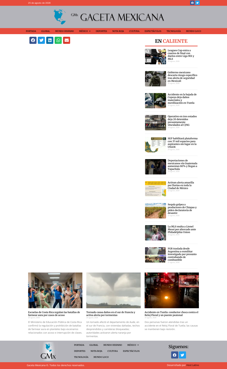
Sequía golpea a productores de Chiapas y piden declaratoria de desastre (182, 208)
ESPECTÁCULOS (153, 31)
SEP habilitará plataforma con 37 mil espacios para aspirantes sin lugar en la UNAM (183, 142)
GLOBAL (45, 31)
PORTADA (31, 31)
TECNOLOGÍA (174, 31)
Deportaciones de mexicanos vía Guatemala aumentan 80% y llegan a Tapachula (182, 165)
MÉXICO (83, 31)
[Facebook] (192, 3)
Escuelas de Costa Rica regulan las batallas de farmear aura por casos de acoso (54, 314)
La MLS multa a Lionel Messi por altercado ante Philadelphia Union (182, 229)
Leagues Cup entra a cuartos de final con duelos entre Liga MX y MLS (181, 54)
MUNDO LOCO (193, 31)
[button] (33, 40)
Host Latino (192, 365)
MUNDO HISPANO (64, 31)
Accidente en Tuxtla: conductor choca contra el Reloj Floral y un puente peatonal (171, 314)
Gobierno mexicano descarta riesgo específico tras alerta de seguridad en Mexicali (182, 76)
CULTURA (134, 31)
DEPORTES (101, 31)
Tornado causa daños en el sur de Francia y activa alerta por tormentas (110, 314)
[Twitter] (197, 3)
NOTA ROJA (118, 31)
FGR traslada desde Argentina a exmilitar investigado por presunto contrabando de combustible (182, 254)
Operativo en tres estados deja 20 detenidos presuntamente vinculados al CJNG (182, 120)
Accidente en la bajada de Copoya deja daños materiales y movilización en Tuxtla (182, 98)
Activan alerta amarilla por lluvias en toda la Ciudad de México (181, 185)
